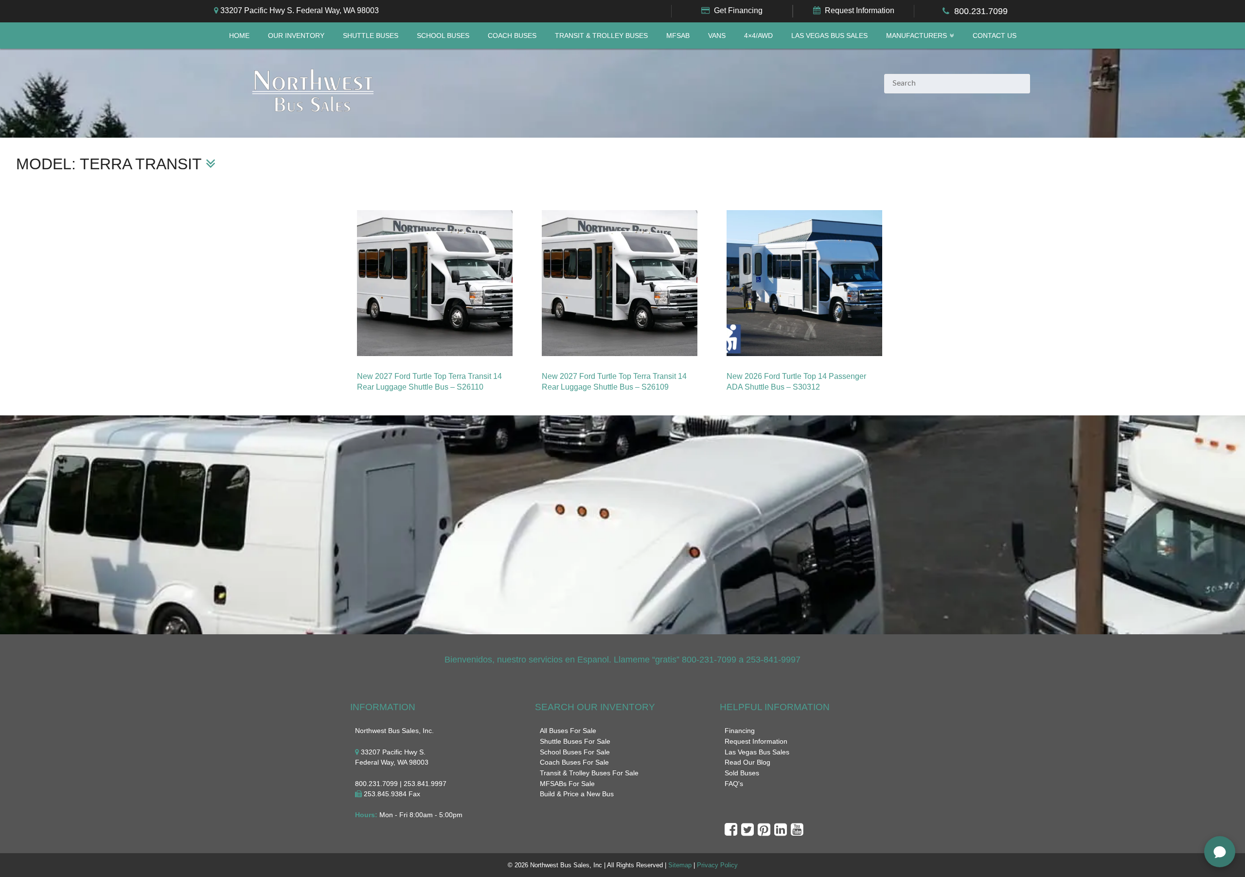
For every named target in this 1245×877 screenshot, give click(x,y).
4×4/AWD (758, 35)
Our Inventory (296, 35)
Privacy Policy (717, 865)
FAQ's (734, 784)
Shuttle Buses (370, 35)
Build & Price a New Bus (577, 794)
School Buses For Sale (575, 752)
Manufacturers (916, 35)
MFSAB (678, 35)
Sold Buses (742, 773)
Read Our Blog (747, 762)
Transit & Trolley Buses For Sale (589, 773)
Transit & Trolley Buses (601, 35)
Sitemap (680, 865)
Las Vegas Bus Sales (829, 35)
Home (239, 35)
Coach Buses (512, 35)
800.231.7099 (981, 11)
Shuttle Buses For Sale (575, 741)
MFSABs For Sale (567, 784)
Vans (717, 35)
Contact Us (994, 35)
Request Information (859, 10)
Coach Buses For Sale (574, 762)
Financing (740, 730)
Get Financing (738, 10)
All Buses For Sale (568, 730)
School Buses (443, 35)
